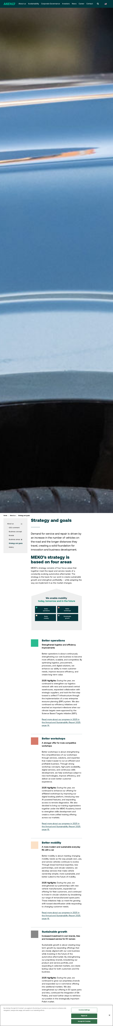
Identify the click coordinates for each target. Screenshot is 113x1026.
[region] (56, 1015)
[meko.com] (9, 4)
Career (81, 4)
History (11, 547)
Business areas (14, 539)
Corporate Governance (50, 4)
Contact (89, 4)
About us (22, 4)
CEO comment (14, 528)
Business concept (15, 532)
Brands (11, 535)
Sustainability (33, 4)
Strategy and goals (16, 543)
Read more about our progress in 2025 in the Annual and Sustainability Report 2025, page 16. (61, 916)
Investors (66, 4)
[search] (98, 4)
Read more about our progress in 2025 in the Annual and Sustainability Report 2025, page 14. (61, 723)
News (74, 4)
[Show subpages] (21, 524)
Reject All (84, 1015)
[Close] (109, 1015)
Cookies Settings (84, 1010)
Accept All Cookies (84, 1021)
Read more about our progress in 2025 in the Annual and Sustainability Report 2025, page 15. (61, 827)
